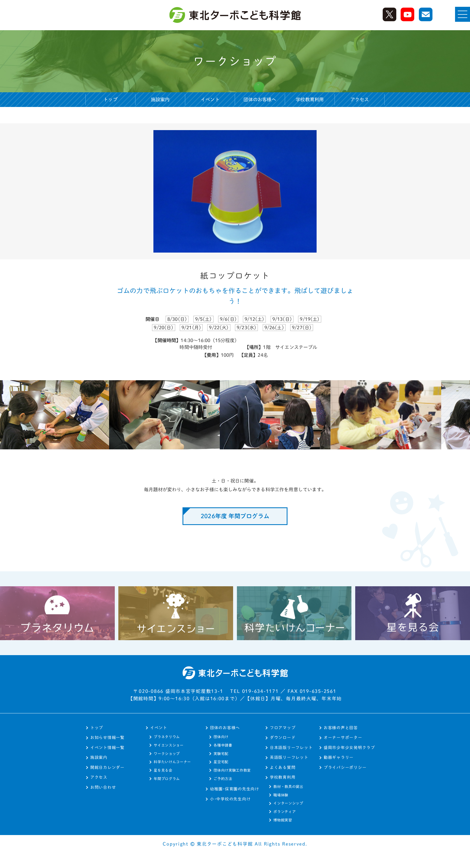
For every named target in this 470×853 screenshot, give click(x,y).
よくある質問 (282, 767)
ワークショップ (167, 754)
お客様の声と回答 (341, 728)
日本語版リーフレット (291, 747)
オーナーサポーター (343, 737)
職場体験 (280, 795)
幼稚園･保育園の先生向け (234, 789)
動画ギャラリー (339, 757)
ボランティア (284, 812)
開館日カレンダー (107, 767)
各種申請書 (223, 745)
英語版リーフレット (289, 757)
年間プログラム (167, 779)
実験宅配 (221, 754)
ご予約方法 (223, 779)
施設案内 (160, 99)
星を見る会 (163, 770)
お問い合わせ (103, 787)
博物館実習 (282, 820)
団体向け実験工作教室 (232, 770)
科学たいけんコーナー (172, 762)
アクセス (359, 99)
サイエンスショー (168, 745)
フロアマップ (282, 728)
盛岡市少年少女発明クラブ (349, 747)
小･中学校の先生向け (230, 799)
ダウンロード (282, 737)
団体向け (221, 737)
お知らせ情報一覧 (107, 737)
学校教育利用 (282, 777)
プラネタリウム (167, 737)
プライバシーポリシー (345, 767)
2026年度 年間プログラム (235, 516)
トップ (110, 99)
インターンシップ (288, 803)
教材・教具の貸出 (288, 786)
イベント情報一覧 (107, 747)
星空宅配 (221, 762)
